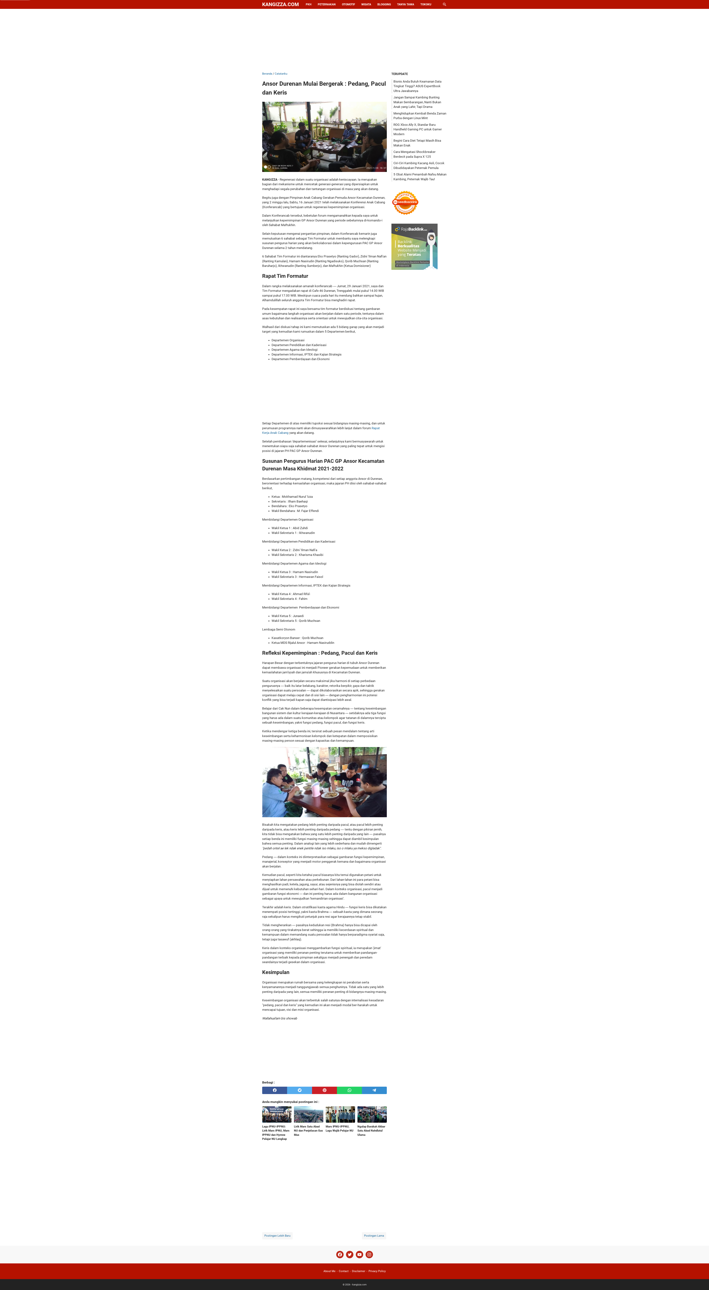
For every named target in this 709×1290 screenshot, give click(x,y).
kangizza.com (280, 4)
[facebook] (274, 1090)
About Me (329, 1271)
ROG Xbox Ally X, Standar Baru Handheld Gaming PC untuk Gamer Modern (417, 129)
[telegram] (374, 1090)
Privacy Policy (377, 1271)
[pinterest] (324, 1090)
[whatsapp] (349, 1090)
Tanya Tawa (405, 4)
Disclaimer (358, 1271)
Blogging (384, 4)
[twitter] (299, 1090)
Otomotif (348, 4)
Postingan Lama (374, 1235)
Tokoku (425, 4)
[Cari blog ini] (444, 4)
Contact (344, 1271)
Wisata (366, 4)
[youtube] (359, 1254)
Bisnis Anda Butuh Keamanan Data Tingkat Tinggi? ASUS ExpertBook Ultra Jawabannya (417, 86)
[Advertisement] (354, 40)
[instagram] (369, 1254)
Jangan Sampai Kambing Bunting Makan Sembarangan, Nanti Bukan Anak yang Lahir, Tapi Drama (417, 102)
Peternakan (327, 4)
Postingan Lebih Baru (277, 1235)
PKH (308, 4)
